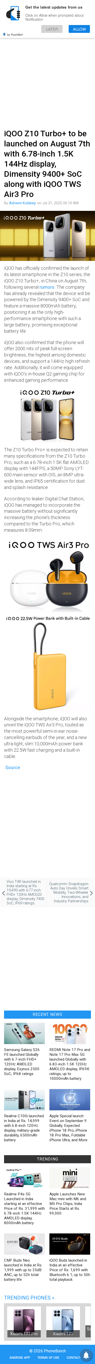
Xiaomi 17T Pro (24, 1333)
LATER (52, 29)
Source (12, 767)
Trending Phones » (29, 1298)
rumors (47, 287)
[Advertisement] (47, 76)
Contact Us (76, 1357)
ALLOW (79, 29)
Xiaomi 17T (63, 1333)
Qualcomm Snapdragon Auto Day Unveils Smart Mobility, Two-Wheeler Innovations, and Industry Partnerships (68, 892)
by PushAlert (15, 34)
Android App (19, 1357)
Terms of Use (48, 1357)
